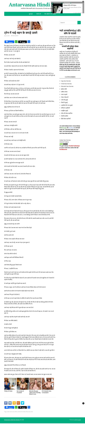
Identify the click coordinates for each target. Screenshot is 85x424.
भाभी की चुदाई (64, 100)
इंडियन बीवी (64, 89)
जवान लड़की (64, 94)
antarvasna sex (10, 411)
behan (16, 411)
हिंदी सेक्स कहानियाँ (14, 35)
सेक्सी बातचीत (64, 116)
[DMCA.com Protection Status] (64, 144)
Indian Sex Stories (65, 140)
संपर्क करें (38, 14)
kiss (29, 411)
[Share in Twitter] (22, 403)
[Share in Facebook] (6, 403)
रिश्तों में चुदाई (64, 102)
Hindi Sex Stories (66, 84)
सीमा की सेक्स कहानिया (66, 113)
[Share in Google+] (18, 403)
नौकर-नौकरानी (64, 97)
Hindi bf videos (64, 142)
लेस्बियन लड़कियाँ (65, 108)
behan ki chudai (21, 411)
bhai (27, 411)
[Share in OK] (14, 403)
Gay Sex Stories (66, 81)
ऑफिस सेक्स (64, 92)
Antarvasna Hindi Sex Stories (42, 4)
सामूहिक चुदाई (64, 110)
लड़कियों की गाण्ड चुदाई (66, 105)
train (32, 411)
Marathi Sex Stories (67, 86)
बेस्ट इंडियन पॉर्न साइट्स (50, 14)
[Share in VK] (10, 403)
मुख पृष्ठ (31, 14)
